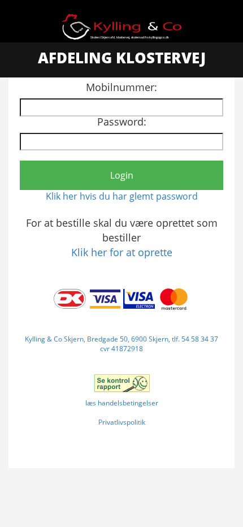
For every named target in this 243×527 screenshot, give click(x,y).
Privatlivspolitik (121, 422)
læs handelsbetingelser (121, 403)
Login (121, 175)
